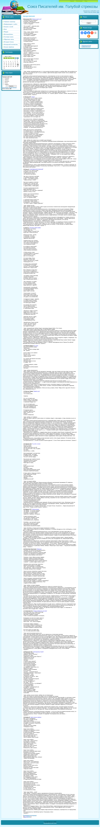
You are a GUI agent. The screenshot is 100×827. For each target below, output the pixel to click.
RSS (98, 12)
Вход (86, 1)
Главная (72, 1)
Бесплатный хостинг (49, 823)
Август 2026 (8, 56)
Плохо (6, 82)
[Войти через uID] (82, 32)
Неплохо (7, 81)
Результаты (5, 87)
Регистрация (79, 1)
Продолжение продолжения (30, 815)
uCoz (55, 823)
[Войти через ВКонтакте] (85, 32)
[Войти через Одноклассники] (88, 36)
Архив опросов (13, 87)
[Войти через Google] (95, 32)
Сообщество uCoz (86, 46)
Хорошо (7, 79)
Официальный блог (86, 45)
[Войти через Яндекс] (92, 32)
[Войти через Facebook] (88, 32)
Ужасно (6, 84)
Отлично (7, 78)
